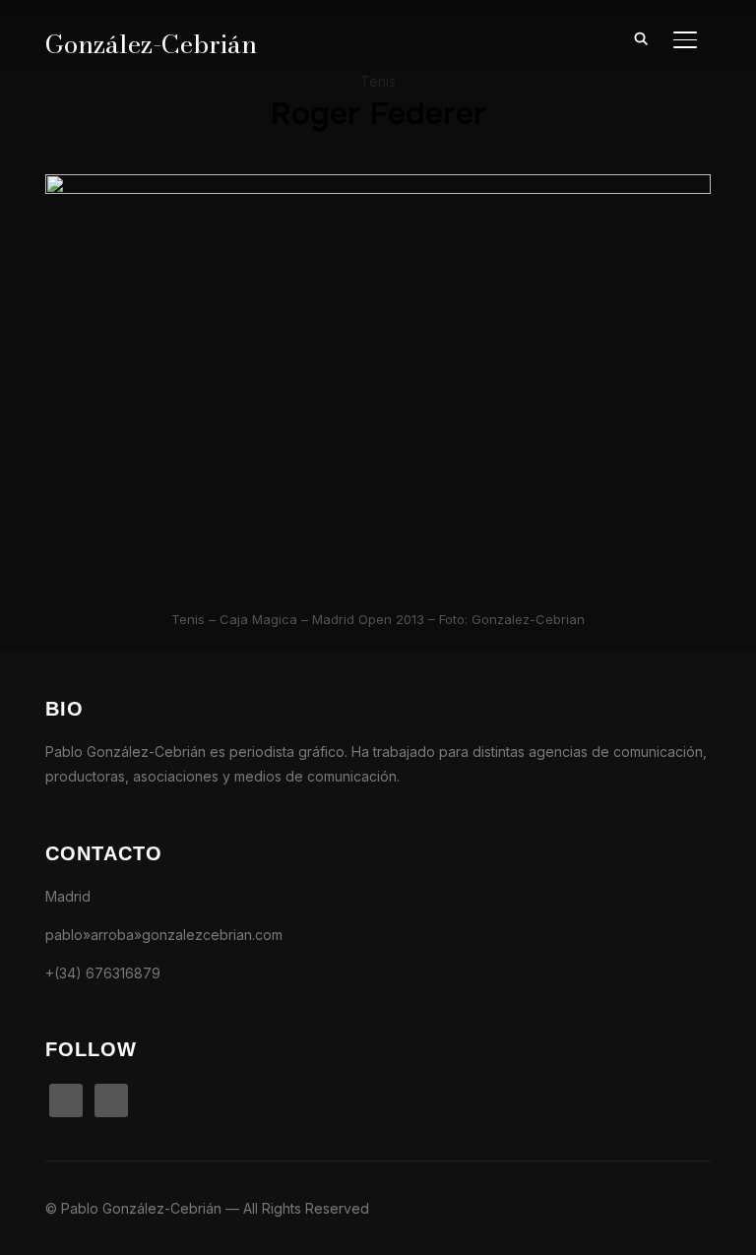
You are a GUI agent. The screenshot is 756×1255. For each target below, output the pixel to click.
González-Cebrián (151, 44)
